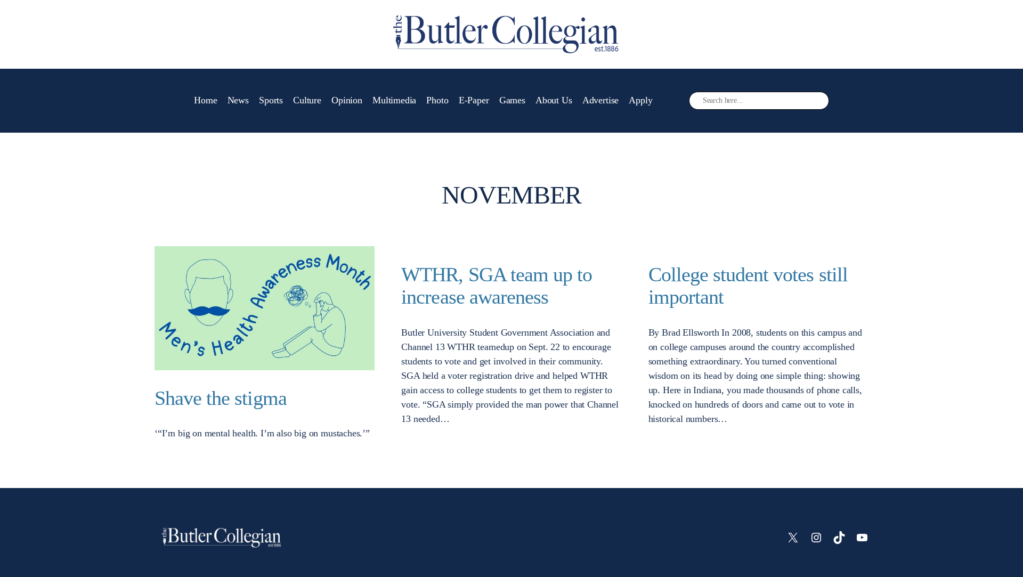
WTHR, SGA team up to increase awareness (496, 285)
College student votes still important (748, 285)
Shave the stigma (221, 398)
